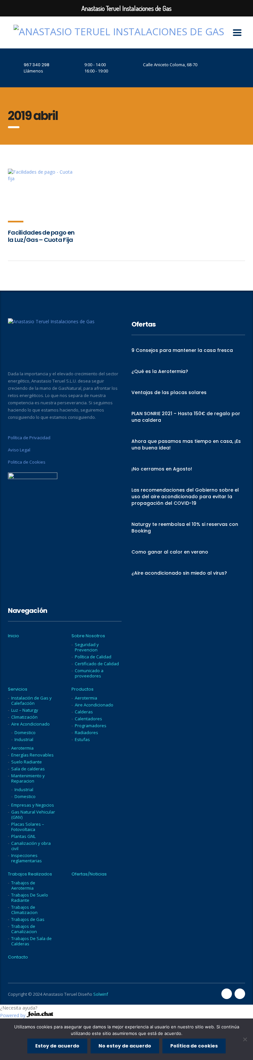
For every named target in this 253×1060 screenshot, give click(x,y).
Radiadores (86, 732)
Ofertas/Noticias (89, 874)
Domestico (25, 732)
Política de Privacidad (29, 438)
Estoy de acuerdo (57, 1046)
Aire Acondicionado (30, 724)
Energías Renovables (32, 755)
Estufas (82, 739)
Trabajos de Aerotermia (23, 885)
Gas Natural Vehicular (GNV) (33, 814)
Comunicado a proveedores (89, 673)
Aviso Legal (19, 450)
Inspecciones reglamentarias (26, 858)
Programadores (90, 725)
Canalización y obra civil (31, 846)
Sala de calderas (28, 768)
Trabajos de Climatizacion (24, 909)
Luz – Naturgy (24, 710)
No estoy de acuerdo (124, 1046)
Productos (82, 689)
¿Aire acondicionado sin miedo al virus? (179, 573)
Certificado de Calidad (97, 663)
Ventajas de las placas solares (169, 392)
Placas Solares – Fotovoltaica (27, 826)
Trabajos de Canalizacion (24, 929)
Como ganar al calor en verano (169, 552)
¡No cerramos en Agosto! (161, 469)
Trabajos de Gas (27, 919)
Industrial (23, 739)
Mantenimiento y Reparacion (28, 778)
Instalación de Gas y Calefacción (31, 700)
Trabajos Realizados (30, 874)
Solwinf (100, 994)
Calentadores (88, 718)
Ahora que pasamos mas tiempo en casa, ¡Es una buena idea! (186, 444)
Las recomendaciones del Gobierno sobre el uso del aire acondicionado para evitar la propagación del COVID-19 (185, 496)
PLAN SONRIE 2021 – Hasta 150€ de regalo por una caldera (185, 416)
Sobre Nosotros (88, 636)
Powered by (13, 1015)
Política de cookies (194, 1046)
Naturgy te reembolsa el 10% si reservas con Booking (184, 527)
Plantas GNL (23, 836)
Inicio (13, 636)
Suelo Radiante (26, 761)
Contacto (18, 957)
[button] (126, 1008)
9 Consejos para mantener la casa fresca (182, 350)
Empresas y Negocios (32, 805)
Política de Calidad (93, 656)
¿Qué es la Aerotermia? (159, 371)
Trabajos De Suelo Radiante (29, 897)
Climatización (24, 717)
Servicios (17, 689)
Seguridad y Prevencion (87, 647)
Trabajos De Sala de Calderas (31, 941)
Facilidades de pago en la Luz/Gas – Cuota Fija (41, 236)
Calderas (84, 711)
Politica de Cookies (26, 462)
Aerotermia (22, 748)
